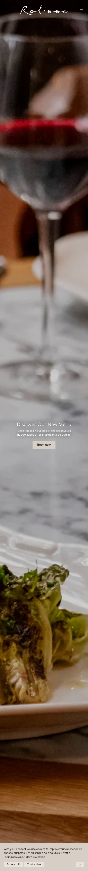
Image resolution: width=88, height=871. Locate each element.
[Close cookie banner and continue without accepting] (80, 864)
